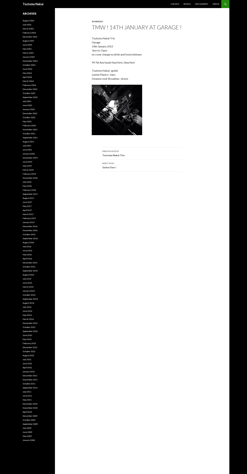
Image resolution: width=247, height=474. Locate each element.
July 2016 (27, 246)
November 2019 (30, 157)
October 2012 (29, 351)
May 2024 (27, 73)
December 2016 (30, 226)
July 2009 (27, 428)
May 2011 (27, 400)
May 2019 (27, 166)
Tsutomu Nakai (33, 4)
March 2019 (28, 170)
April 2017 (27, 210)
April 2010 (27, 412)
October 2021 (29, 133)
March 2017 (28, 214)
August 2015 (28, 274)
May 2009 (27, 436)
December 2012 (30, 347)
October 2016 (29, 234)
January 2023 (29, 109)
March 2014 (28, 319)
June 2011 (27, 395)
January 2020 (29, 153)
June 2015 (27, 283)
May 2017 (27, 206)
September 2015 (30, 270)
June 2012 (27, 363)
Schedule (97, 21)
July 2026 (27, 24)
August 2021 (28, 141)
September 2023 (30, 97)
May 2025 (27, 49)
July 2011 (27, 391)
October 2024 (29, 65)
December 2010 (30, 404)
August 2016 (28, 242)
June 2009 (27, 432)
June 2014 (27, 311)
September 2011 (30, 387)
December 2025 (30, 36)
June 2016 (27, 250)
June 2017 (27, 202)
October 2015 (29, 266)
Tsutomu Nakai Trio (113, 153)
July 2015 (27, 279)
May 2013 (27, 339)
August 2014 (28, 303)
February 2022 (29, 125)
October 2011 (29, 383)
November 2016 (30, 230)
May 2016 (27, 254)
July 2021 (27, 145)
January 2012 (29, 371)
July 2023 (27, 101)
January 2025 (29, 57)
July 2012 (27, 359)
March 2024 (28, 81)
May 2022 (27, 121)
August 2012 (28, 355)
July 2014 (27, 307)
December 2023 (30, 89)
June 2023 (27, 105)
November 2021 (30, 129)
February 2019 (29, 174)
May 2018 (27, 186)
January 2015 (29, 291)
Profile (187, 4)
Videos (216, 4)
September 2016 (30, 238)
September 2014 (30, 299)
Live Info (175, 4)
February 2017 (29, 218)
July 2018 (27, 182)
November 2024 (30, 61)
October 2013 (29, 327)
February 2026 (29, 32)
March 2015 (28, 287)
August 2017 (28, 198)
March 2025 (28, 53)
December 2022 (30, 113)
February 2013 (29, 343)
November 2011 (30, 379)
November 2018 (30, 178)
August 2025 (28, 41)
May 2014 (27, 315)
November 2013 (30, 323)
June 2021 (27, 149)
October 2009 (29, 420)
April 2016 (27, 258)
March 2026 (28, 28)
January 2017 (29, 222)
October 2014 (29, 295)
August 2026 (28, 20)
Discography (201, 4)
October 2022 (29, 117)
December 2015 (30, 262)
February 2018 (29, 190)
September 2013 (30, 331)
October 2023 (29, 93)
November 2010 (30, 408)
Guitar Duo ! (109, 165)
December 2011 (30, 375)
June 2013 (27, 335)
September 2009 (30, 424)
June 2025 (27, 45)
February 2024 (29, 85)
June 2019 (27, 162)
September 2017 (30, 194)
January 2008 (29, 440)
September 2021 (30, 137)
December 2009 (30, 416)
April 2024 (27, 77)
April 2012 (27, 367)
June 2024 (27, 69)
